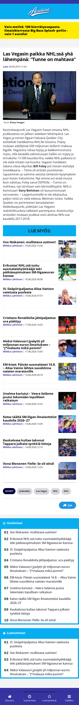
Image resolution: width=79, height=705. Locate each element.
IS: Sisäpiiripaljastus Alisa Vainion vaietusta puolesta (28, 290)
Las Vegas (41, 491)
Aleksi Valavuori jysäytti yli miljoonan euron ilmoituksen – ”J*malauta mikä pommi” (27, 344)
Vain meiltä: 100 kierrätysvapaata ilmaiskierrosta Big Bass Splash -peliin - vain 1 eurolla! (36, 30)
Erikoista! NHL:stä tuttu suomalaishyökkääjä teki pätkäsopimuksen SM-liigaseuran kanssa (28, 270)
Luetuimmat (16, 633)
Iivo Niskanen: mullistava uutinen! (29, 242)
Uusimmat (14, 523)
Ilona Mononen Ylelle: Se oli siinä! (28, 463)
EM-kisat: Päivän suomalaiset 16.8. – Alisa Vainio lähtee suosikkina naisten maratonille (29, 367)
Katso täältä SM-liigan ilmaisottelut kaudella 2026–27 (30, 418)
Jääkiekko (24, 491)
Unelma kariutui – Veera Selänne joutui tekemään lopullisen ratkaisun (28, 396)
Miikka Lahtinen (13, 245)
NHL (55, 491)
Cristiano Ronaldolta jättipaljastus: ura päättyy (29, 319)
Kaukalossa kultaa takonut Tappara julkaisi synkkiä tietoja (27, 442)
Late (5, 66)
